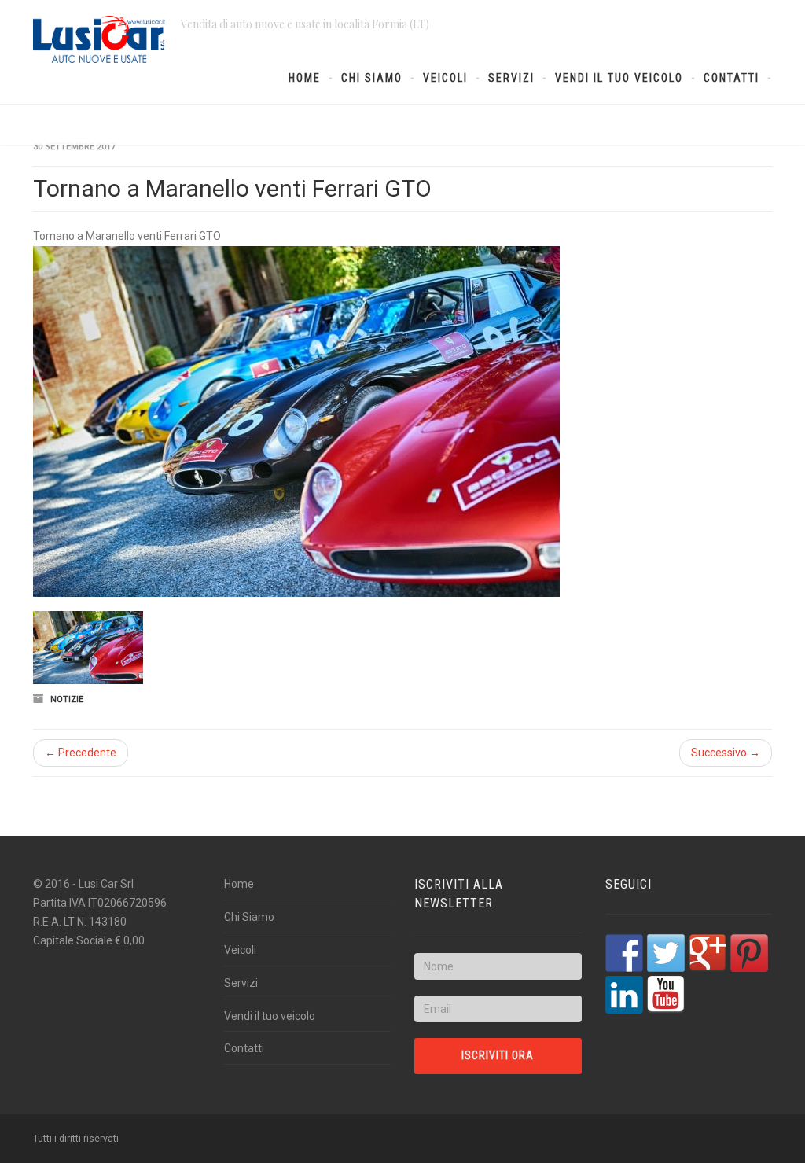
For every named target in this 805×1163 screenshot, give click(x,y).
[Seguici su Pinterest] (749, 953)
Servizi (511, 78)
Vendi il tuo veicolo (619, 78)
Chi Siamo (371, 78)
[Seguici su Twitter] (666, 953)
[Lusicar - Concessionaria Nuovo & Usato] (99, 39)
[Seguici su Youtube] (666, 995)
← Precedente (80, 752)
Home (305, 78)
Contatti (731, 78)
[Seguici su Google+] (707, 953)
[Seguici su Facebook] (624, 953)
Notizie (66, 699)
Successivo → (725, 752)
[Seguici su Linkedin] (624, 995)
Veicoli (445, 78)
